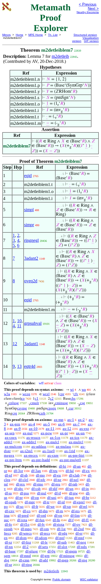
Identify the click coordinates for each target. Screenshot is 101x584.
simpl (29, 209)
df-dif (53, 489)
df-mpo (26, 529)
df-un (69, 489)
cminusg (61, 403)
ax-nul (28, 433)
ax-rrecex (31, 455)
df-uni (51, 497)
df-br (85, 497)
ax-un (80, 433)
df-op (35, 497)
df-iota (22, 520)
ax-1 (70, 420)
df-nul (41, 493)
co (23, 398)
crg (14, 413)
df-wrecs (25, 533)
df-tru (53, 471)
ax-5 (46, 424)
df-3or (18, 471)
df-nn (9, 547)
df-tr (46, 502)
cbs (72, 398)
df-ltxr (26, 542)
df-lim (75, 515)
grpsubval (33, 323)
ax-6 (61, 424)
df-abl (43, 560)
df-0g (51, 551)
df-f (71, 520)
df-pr (19, 497)
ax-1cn (55, 437)
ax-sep (10, 433)
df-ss (8, 493)
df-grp (45, 556)
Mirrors (6, 34)
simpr (29, 224)
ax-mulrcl (76, 442)
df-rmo (38, 484)
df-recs (45, 533)
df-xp (67, 506)
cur (71, 408)
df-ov (76, 524)
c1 (36, 398)
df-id (61, 502)
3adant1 (31, 343)
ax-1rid (69, 451)
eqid (28, 175)
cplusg (14, 403)
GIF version (91, 40)
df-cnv (10, 511)
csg (82, 403)
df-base (10, 551)
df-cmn (24, 560)
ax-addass (38, 446)
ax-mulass (63, 446)
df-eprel (79, 502)
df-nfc (40, 480)
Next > (93, 8)
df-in (85, 489)
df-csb (36, 489)
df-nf (8, 475)
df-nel (74, 480)
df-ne (57, 480)
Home (19, 34)
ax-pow (46, 433)
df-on (58, 515)
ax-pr (64, 433)
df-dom (21, 538)
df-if (57, 493)
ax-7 (76, 424)
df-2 (25, 547)
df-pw (73, 493)
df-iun (69, 497)
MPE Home (35, 34)
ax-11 (50, 428)
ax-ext (84, 428)
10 (19, 320)
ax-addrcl (29, 442)
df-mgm (71, 551)
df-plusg (31, 551)
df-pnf (60, 538)
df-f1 (85, 520)
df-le (44, 542)
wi (72, 389)
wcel (46, 394)
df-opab (11, 502)
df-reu (55, 484)
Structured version (85, 34)
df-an (77, 466)
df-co (27, 511)
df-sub (62, 542)
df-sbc (18, 489)
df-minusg (67, 556)
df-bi (62, 466)
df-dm (43, 511)
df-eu (57, 475)
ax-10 (33, 428)
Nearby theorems (88, 12)
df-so (20, 506)
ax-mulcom (13, 446)
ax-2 (81, 420)
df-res (75, 511)
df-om (44, 529)
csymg (22, 408)
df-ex (86, 471)
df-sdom (41, 538)
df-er (78, 533)
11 (19, 325)
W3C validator (89, 579)
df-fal (70, 471)
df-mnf (79, 538)
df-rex (20, 484)
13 (19, 366)
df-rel (83, 506)
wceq (26, 394)
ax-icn (74, 437)
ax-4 (31, 424)
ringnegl (31, 240)
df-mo (40, 475)
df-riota (58, 524)
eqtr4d (29, 366)
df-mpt (30, 502)
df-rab (72, 484)
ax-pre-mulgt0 (70, 460)
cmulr (34, 403)
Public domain (61, 579)
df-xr (8, 542)
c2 (52, 398)
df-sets (43, 547)
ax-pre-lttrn (13, 460)
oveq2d (30, 280)
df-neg (81, 542)
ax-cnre (53, 455)
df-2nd (79, 529)
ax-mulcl (52, 442)
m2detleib (60, 56)
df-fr (35, 506)
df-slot (62, 547)
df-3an (36, 471)
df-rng (82, 560)
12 (15, 343)
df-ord (41, 515)
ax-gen (15, 424)
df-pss (24, 493)
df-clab (74, 475)
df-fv (41, 524)
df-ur (8, 564)
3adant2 (31, 258)
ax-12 (67, 428)
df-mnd (25, 556)
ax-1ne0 (48, 451)
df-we (50, 506)
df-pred (23, 515)
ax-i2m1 (26, 451)
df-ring (27, 564)
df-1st (61, 529)
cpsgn (51, 408)
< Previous (88, 4)
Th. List (53, 34)
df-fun (40, 520)
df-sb (24, 475)
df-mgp (63, 560)
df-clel (23, 480)
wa (84, 389)
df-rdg (62, 533)
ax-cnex (11, 437)
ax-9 (17, 428)
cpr (61, 394)
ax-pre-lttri (76, 455)
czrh (42, 413)
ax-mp (58, 420)
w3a (7, 394)
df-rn (59, 511)
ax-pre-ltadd (40, 460)
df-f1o (24, 524)
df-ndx (82, 547)
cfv (76, 394)
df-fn (56, 520)
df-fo (8, 524)
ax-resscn (33, 437)
